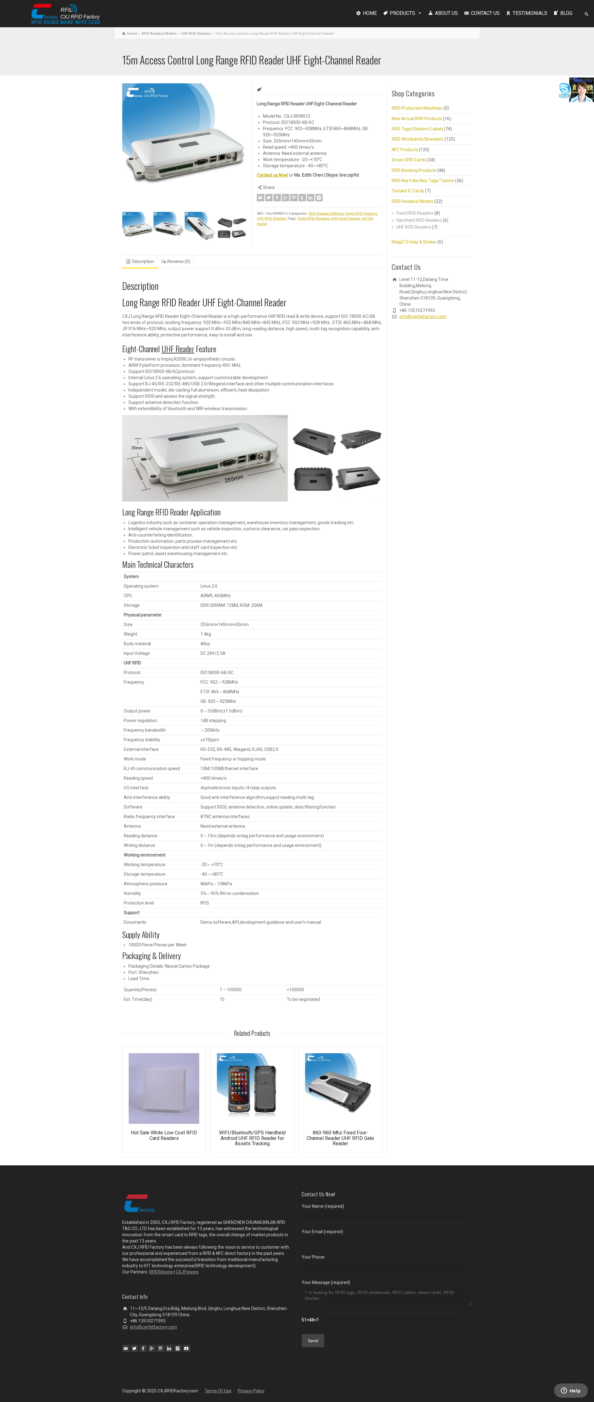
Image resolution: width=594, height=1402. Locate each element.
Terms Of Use (217, 1390)
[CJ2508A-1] (169, 227)
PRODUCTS (402, 13)
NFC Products (405, 149)
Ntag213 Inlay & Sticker (414, 241)
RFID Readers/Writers (159, 34)
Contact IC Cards (408, 190)
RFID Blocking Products (414, 170)
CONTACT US (485, 13)
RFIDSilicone (161, 1271)
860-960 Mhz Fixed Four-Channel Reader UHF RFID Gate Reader (340, 1138)
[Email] (260, 197)
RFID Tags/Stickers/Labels (417, 128)
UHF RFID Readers (196, 34)
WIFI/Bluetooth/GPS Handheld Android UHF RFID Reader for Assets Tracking (252, 1138)
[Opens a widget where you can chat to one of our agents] (571, 1391)
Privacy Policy (251, 1390)
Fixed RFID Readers (361, 213)
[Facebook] (277, 197)
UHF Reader (177, 349)
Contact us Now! (272, 175)
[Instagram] (178, 1348)
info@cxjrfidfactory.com (422, 316)
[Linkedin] (310, 197)
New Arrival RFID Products (417, 118)
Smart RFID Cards (409, 159)
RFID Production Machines (417, 108)
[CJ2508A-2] (200, 227)
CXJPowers (187, 1271)
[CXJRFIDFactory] (65, 13)
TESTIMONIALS (530, 13)
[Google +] (285, 197)
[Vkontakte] (319, 197)
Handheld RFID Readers (419, 220)
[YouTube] (186, 1348)
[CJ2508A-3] (137, 227)
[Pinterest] (294, 197)
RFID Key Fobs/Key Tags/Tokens (423, 180)
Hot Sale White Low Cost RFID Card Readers (164, 1135)
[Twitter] (269, 197)
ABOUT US (446, 13)
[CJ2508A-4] (231, 227)
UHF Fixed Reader (345, 218)
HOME (370, 13)
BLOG (566, 13)
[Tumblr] (302, 197)
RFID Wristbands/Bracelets (418, 139)
